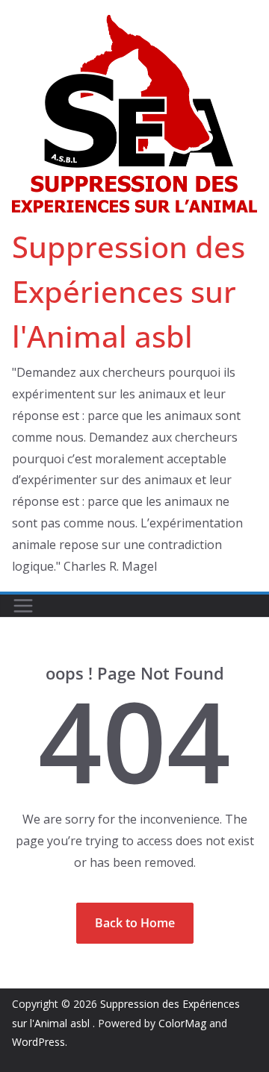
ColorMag (182, 1023)
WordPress (38, 1042)
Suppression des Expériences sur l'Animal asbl (128, 291)
